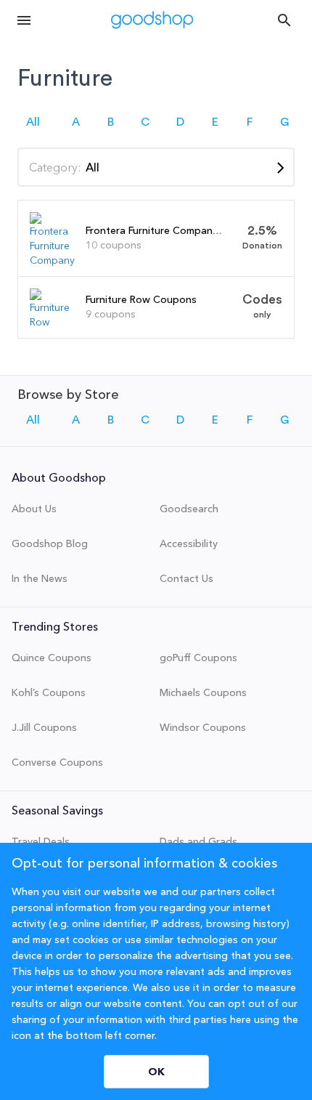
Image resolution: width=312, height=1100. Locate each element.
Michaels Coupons (203, 692)
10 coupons (113, 244)
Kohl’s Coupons (49, 692)
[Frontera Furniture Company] (52, 260)
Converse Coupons (57, 762)
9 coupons (111, 313)
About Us (34, 508)
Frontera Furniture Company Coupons (175, 230)
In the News (39, 578)
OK (156, 1071)
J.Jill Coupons (44, 727)
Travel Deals (41, 841)
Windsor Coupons (203, 727)
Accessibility (189, 543)
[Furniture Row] (52, 321)
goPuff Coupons (198, 657)
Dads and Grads (198, 841)
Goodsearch (189, 508)
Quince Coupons (51, 657)
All (33, 122)
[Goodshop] (152, 20)
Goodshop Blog (50, 543)
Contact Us (186, 578)
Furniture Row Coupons (141, 299)
